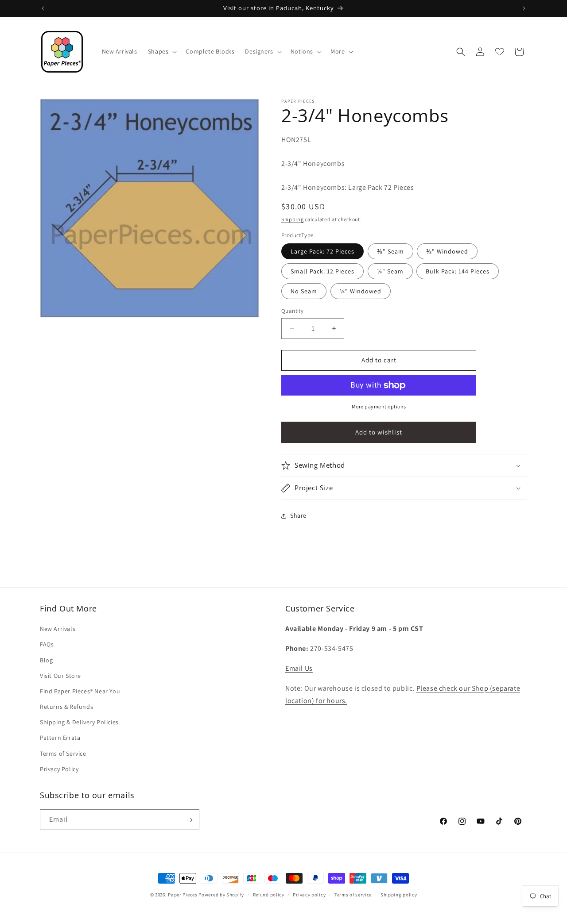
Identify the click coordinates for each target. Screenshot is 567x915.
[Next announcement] (524, 8)
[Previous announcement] (43, 8)
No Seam (304, 291)
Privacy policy (309, 894)
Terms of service (353, 894)
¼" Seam (390, 271)
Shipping (292, 219)
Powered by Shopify (221, 895)
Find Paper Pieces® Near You (80, 691)
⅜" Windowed (447, 251)
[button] (162, 51)
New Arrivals (57, 629)
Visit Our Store (60, 676)
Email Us (299, 668)
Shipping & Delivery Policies (79, 722)
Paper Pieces (182, 895)
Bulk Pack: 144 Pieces (457, 271)
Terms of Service (63, 753)
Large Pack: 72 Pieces (322, 251)
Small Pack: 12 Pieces (322, 271)
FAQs (47, 645)
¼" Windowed (360, 291)
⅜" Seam (390, 251)
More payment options (379, 406)
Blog (46, 660)
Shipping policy (399, 894)
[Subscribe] (189, 820)
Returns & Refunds (66, 707)
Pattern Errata (60, 738)
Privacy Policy (59, 769)
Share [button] (298, 515)
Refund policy (268, 894)
